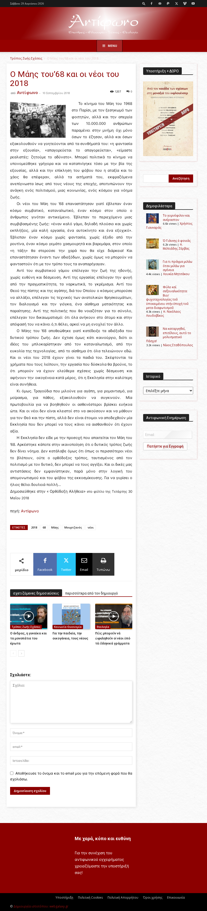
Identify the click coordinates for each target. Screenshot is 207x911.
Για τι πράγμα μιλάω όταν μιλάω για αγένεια (177, 265)
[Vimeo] (185, 3)
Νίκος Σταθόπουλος (178, 345)
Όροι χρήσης (152, 897)
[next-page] (21, 653)
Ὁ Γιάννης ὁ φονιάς (177, 241)
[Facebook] (151, 3)
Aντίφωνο (30, 511)
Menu (112, 46)
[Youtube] (193, 3)
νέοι (91, 527)
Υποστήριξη (64, 897)
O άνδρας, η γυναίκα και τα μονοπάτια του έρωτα (28, 638)
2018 (34, 527)
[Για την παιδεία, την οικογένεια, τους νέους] (71, 616)
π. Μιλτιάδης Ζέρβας (176, 246)
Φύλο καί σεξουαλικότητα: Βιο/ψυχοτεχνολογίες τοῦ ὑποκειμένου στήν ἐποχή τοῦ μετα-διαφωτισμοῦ (167, 297)
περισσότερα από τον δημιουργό (91, 593)
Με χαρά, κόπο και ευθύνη (103, 838)
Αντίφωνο (27, 92)
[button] (144, 3)
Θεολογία (103, 627)
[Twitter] (176, 3)
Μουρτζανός (73, 527)
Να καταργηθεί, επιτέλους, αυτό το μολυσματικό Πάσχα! (168, 335)
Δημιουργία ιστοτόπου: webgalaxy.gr (40, 906)
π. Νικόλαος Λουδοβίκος (163, 313)
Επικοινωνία (176, 897)
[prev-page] (13, 653)
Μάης (55, 527)
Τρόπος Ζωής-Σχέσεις (26, 58)
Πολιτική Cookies (90, 897)
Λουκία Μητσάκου (176, 274)
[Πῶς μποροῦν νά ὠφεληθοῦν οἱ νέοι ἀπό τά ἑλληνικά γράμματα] (113, 616)
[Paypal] (168, 3)
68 (44, 527)
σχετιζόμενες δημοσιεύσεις (36, 593)
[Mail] (160, 3)
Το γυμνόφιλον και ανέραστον (176, 217)
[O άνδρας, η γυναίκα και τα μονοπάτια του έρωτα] (28, 616)
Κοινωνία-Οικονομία (68, 627)
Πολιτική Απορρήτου (123, 897)
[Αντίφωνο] (103, 24)
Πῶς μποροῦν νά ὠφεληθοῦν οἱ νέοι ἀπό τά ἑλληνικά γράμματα (112, 638)
